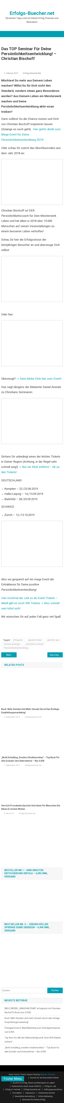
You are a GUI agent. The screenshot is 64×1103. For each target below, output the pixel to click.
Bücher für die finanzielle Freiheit (44, 1078)
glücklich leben (35, 640)
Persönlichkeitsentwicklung (39, 64)
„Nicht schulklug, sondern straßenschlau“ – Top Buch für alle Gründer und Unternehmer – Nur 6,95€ (30, 759)
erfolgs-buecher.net (32, 73)
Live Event (17, 64)
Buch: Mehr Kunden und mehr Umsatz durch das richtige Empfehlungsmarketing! (30, 711)
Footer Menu (13, 1079)
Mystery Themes (47, 1074)
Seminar (6, 68)
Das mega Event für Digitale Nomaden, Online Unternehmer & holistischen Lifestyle (56, 655)
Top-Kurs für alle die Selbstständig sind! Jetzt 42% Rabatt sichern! (33, 1039)
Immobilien (17, 1093)
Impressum (30, 1093)
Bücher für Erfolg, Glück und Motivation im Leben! (34, 1083)
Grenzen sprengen (12, 644)
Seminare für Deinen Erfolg (33, 1100)
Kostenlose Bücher (47, 1093)
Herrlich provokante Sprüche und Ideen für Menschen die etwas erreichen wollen (30, 807)
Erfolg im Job (50, 1086)
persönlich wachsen (35, 644)
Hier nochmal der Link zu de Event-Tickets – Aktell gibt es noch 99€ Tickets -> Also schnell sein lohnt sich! (30, 603)
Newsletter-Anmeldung (25, 1096)
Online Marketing (45, 1096)
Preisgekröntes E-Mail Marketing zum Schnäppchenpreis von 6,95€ (32, 1030)
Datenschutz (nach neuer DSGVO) (26, 1086)
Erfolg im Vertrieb (12, 1089)
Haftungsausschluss (53, 1089)
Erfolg (5, 64)
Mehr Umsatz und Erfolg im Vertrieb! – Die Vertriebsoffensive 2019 (11, 655)
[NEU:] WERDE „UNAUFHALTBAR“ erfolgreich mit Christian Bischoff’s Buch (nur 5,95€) (32, 1010)
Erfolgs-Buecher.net (32, 13)
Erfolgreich (18, 640)
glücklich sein (53, 640)
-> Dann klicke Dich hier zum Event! (38, 378)
